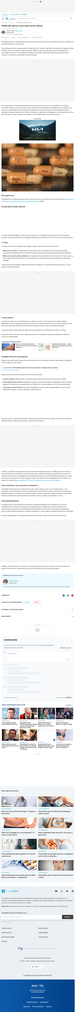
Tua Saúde (4, 14)
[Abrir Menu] (2, 18)
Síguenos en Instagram (62, 891)
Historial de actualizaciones (12, 609)
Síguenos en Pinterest (73, 891)
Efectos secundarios (23, 37)
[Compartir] (64, 595)
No (38, 602)
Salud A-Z (11, 22)
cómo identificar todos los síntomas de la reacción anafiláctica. (39, 480)
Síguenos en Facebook (67, 891)
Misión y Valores (43, 928)
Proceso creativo (6, 932)
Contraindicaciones (37, 37)
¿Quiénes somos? (6, 928)
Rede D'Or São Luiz (32, 1002)
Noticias (24, 14)
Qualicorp (49, 1006)
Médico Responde (14, 14)
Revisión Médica (43, 932)
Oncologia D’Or (44, 1002)
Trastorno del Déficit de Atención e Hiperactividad (21, 201)
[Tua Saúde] (10, 19)
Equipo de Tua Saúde (17, 34)
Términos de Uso (43, 937)
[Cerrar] (41, 2)
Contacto (4, 941)
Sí (28, 602)
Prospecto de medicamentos (23, 22)
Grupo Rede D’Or (46, 975)
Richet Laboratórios (38, 1006)
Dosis (13, 37)
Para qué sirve (5, 37)
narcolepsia (70, 199)
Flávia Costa (13, 581)
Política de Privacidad (7, 937)
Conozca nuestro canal (56, 891)
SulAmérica (26, 1006)
